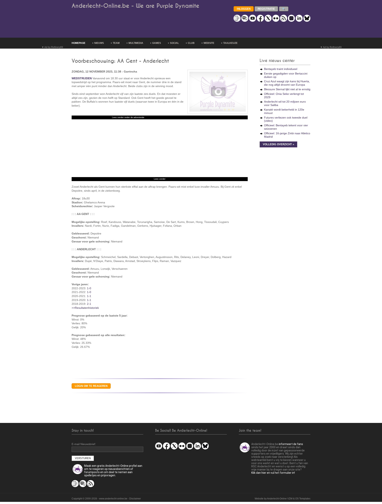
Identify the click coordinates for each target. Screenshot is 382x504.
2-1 (89, 303)
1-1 (89, 296)
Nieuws (99, 43)
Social (174, 43)
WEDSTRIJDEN (82, 78)
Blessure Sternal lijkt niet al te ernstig (287, 89)
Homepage (78, 43)
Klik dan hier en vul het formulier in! (273, 472)
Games (156, 43)
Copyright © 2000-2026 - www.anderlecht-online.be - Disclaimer (106, 498)
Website (209, 43)
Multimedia (136, 43)
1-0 (89, 288)
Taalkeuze (230, 43)
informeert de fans (291, 444)
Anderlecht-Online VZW (279, 498)
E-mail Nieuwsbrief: (84, 444)
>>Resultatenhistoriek (85, 307)
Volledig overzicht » (278, 144)
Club (191, 43)
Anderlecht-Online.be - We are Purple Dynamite (135, 6)
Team (116, 43)
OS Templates (302, 498)
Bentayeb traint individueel (280, 69)
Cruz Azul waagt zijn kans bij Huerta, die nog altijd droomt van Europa (287, 83)
